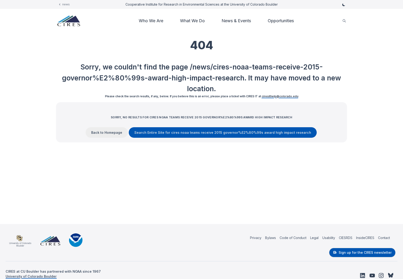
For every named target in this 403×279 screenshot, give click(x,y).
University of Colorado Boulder (31, 276)
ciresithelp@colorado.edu (280, 96)
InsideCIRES (365, 238)
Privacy (255, 238)
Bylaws (270, 238)
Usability (328, 238)
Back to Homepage (106, 132)
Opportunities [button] (281, 20)
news (66, 4)
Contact (384, 238)
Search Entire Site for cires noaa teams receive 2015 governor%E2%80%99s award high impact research (222, 132)
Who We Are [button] (151, 20)
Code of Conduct (293, 238)
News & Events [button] (236, 20)
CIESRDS (345, 238)
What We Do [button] (192, 20)
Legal (314, 238)
